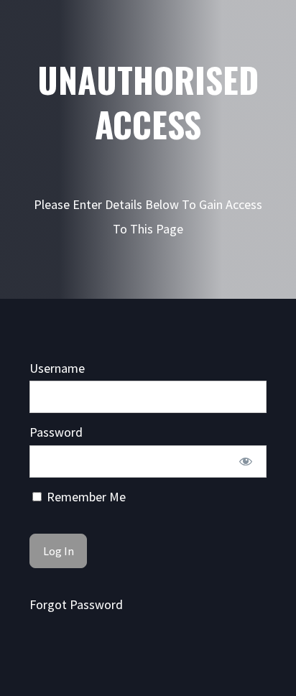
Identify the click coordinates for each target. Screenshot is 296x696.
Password (56, 432)
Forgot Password (76, 604)
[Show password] (245, 461)
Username (57, 368)
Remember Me (85, 496)
